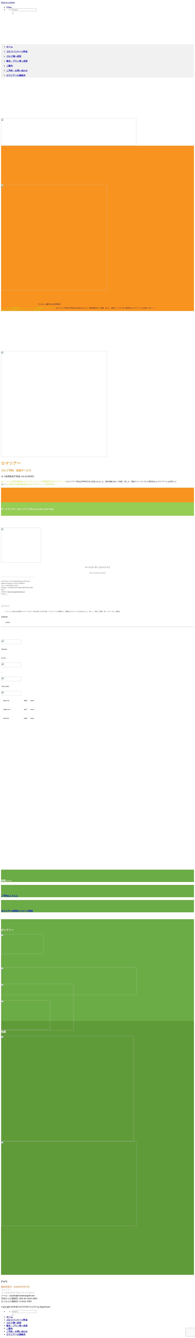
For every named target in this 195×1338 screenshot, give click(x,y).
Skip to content (8, 2)
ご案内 (9, 65)
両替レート (6, 880)
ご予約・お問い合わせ (17, 70)
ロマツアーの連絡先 (15, 75)
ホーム (9, 46)
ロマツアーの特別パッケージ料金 (17, 910)
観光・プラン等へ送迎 (17, 61)
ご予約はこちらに (9, 895)
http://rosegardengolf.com (16, 592)
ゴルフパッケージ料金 (17, 51)
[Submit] (13, 13)
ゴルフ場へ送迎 (13, 56)
